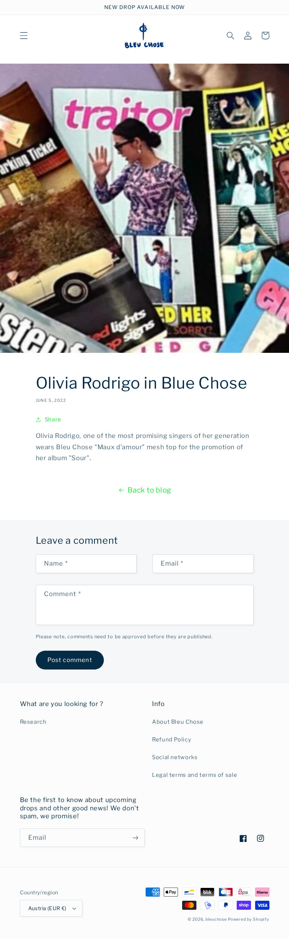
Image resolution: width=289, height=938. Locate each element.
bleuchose (216, 919)
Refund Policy (171, 739)
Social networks (175, 757)
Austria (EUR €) (47, 908)
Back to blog (149, 490)
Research (33, 721)
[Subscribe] (135, 837)
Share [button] (53, 419)
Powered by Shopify (248, 919)
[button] (23, 35)
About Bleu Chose (178, 721)
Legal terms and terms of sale (194, 775)
